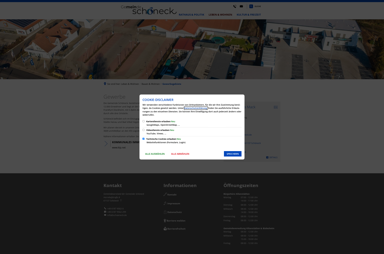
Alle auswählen (155, 153)
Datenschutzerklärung (196, 108)
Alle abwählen (180, 153)
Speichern (233, 153)
